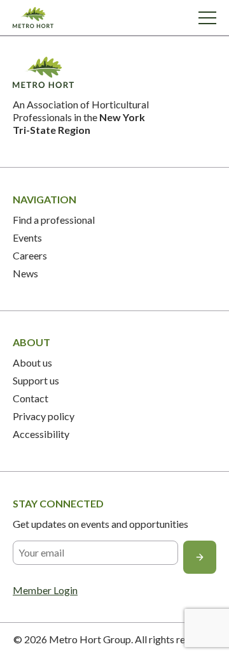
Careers (30, 255)
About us (32, 362)
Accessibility (41, 434)
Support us (36, 380)
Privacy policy (43, 416)
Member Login (45, 590)
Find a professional (54, 220)
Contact (30, 398)
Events (27, 237)
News (25, 273)
